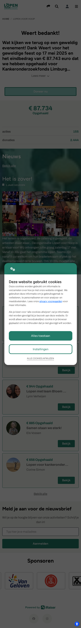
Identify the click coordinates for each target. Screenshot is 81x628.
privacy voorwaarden (50, 301)
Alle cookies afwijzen (40, 358)
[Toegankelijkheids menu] (77, 624)
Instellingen (40, 349)
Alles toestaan (40, 336)
